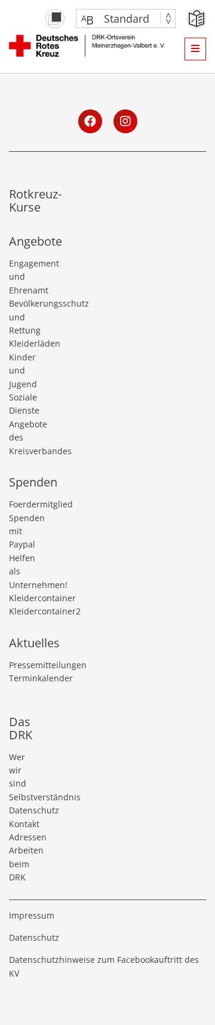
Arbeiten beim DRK (21, 864)
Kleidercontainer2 (21, 611)
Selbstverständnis (21, 797)
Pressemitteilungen (21, 665)
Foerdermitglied (21, 504)
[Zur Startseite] (91, 48)
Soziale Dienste (21, 403)
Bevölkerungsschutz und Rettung (21, 317)
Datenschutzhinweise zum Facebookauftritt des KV (104, 966)
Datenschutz (21, 810)
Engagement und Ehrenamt (21, 277)
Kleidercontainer (21, 598)
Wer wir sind (17, 770)
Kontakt (21, 824)
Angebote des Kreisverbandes (21, 437)
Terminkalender (21, 678)
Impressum (31, 915)
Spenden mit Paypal (21, 531)
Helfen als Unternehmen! (21, 571)
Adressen (21, 837)
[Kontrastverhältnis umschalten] (54, 18)
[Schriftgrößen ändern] (119, 18)
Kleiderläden (21, 343)
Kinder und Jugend (21, 370)
